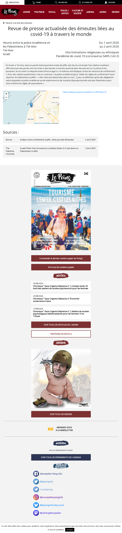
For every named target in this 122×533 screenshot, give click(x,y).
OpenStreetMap (45, 123)
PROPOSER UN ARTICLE (61, 334)
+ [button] (6, 93)
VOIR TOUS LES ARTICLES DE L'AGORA (61, 324)
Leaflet (35, 123)
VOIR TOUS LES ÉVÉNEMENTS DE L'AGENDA (61, 457)
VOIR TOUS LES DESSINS (61, 414)
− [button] (6, 97)
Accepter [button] (70, 530)
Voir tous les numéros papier (61, 267)
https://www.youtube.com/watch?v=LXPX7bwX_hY (85, 92)
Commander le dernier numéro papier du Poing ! (61, 258)
